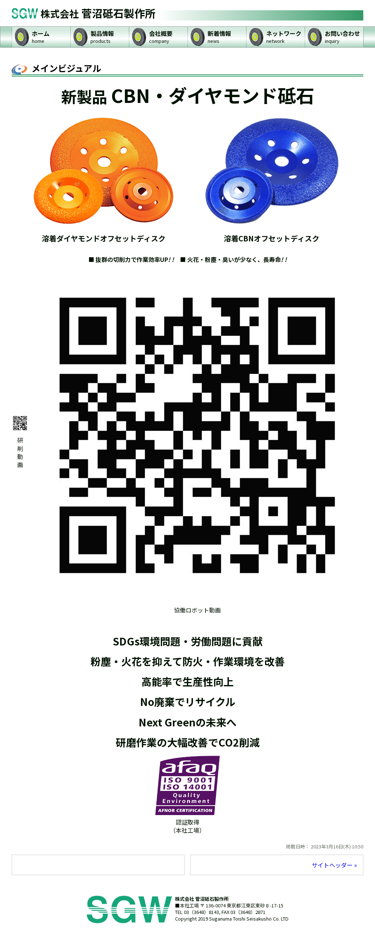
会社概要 (160, 36)
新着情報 (219, 36)
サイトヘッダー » (334, 864)
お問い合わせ (342, 36)
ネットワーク (283, 36)
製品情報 (102, 36)
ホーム (40, 36)
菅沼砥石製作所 (98, 13)
